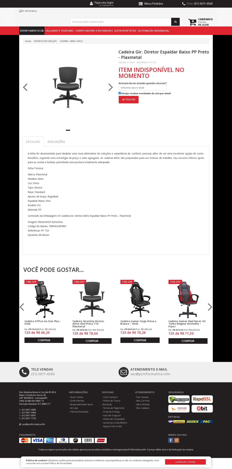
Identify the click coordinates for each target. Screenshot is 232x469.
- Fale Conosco (142, 397)
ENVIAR (130, 99)
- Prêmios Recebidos (78, 411)
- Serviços (73, 408)
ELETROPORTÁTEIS (125, 30)
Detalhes (33, 141)
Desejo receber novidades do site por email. (146, 93)
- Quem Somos (76, 397)
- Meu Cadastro (142, 408)
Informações (78, 392)
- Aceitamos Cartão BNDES (114, 422)
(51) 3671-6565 (43, 371)
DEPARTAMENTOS (30, 30)
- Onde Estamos (76, 400)
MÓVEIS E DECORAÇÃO (45, 41)
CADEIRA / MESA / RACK (71, 41)
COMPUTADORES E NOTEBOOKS (94, 30)
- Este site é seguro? (111, 415)
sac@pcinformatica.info (150, 371)
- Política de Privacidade (113, 419)
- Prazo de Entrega (111, 411)
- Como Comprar (110, 397)
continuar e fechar (185, 461)
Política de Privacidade (60, 463)
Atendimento (145, 392)
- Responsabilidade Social (81, 404)
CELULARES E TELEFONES (59, 30)
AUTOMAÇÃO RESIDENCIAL (153, 30)
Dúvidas (108, 392)
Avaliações (56, 141)
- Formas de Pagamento (113, 408)
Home (28, 41)
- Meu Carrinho (142, 400)
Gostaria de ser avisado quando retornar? (143, 83)
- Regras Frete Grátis (112, 426)
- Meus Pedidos (142, 404)
